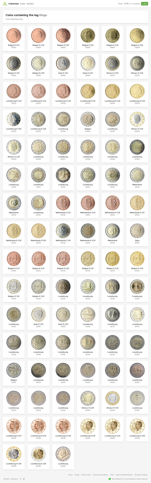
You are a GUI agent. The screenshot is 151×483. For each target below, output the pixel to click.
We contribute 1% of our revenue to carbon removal (129, 479)
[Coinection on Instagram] (24, 479)
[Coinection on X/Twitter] (20, 479)
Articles (30, 3)
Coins (22, 3)
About (70, 475)
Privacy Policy (86, 475)
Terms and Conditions (100, 475)
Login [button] (144, 4)
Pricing (76, 475)
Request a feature (141, 475)
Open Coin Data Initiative (124, 475)
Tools (112, 475)
